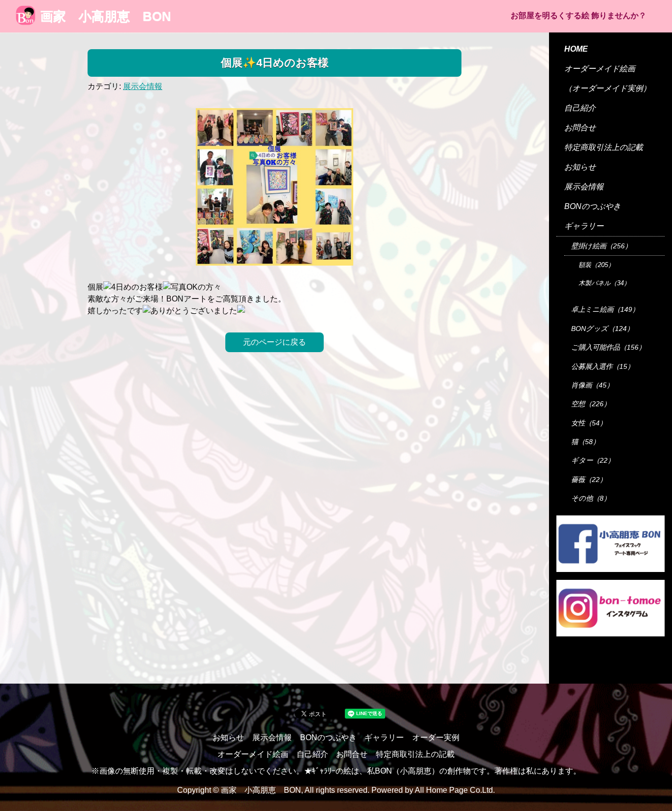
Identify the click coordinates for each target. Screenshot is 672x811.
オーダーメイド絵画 (599, 68)
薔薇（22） (589, 479)
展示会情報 (142, 86)
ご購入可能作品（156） (608, 347)
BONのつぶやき (592, 206)
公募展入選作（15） (602, 366)
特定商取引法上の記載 (603, 147)
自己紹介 (580, 108)
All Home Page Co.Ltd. (455, 790)
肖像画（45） (592, 385)
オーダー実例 (435, 737)
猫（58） (585, 442)
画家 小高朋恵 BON (105, 16)
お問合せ (580, 127)
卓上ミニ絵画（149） (605, 309)
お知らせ (580, 167)
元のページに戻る (274, 342)
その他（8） (591, 498)
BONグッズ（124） (602, 328)
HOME (576, 49)
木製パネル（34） (604, 283)
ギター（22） (592, 460)
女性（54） (589, 423)
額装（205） (596, 265)
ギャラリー (584, 226)
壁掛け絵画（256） (601, 246)
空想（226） (591, 404)
